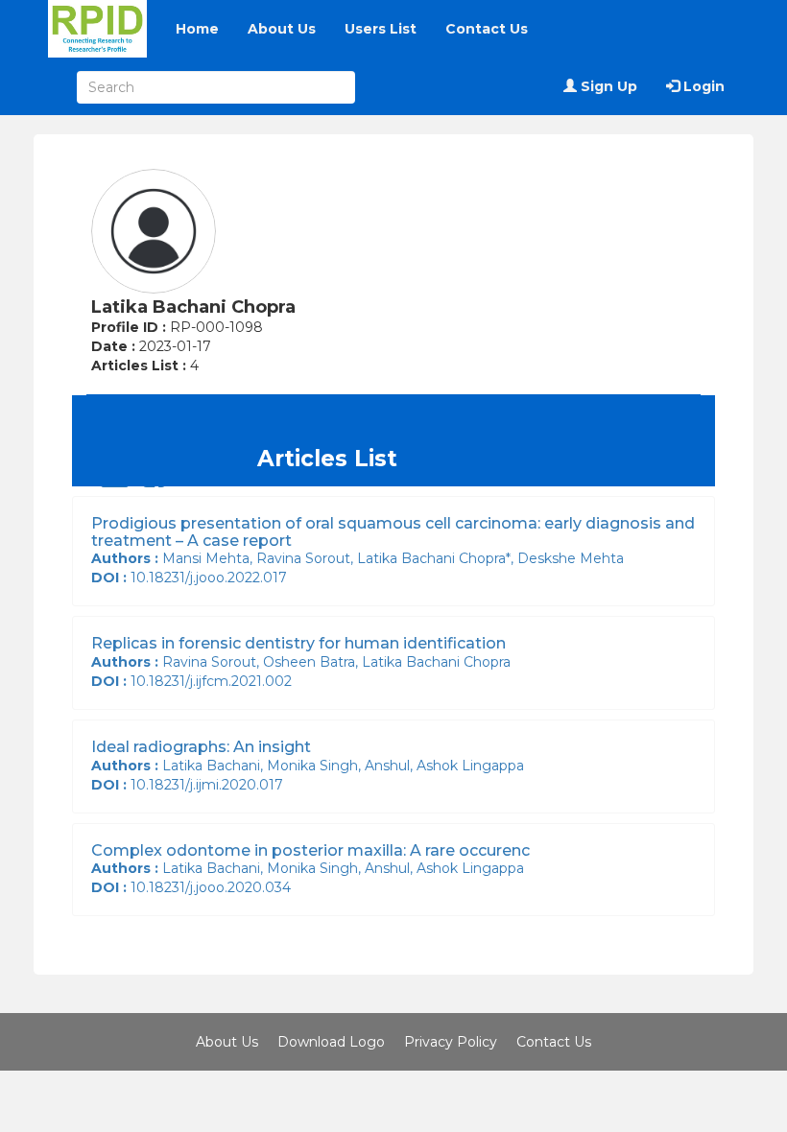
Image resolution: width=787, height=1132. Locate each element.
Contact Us (486, 28)
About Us (282, 28)
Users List (381, 28)
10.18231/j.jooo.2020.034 (194, 887)
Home (197, 28)
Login (702, 86)
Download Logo (331, 1041)
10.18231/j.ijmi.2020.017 (191, 784)
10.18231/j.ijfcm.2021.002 (195, 681)
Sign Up (607, 86)
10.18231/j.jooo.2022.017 (193, 577)
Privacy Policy (450, 1041)
